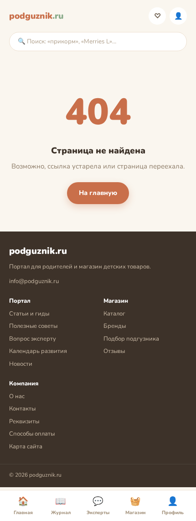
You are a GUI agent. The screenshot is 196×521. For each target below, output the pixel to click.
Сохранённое (157, 16)
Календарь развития (38, 351)
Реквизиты (24, 421)
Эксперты (98, 505)
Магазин (135, 505)
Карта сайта (25, 446)
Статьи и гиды (29, 314)
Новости (20, 364)
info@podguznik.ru (34, 281)
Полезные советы (33, 326)
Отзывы (114, 351)
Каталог (114, 314)
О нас (17, 396)
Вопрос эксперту (32, 339)
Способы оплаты (32, 434)
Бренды (114, 326)
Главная (23, 505)
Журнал (61, 505)
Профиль (178, 16)
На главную (98, 192)
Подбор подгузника (131, 339)
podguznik (36, 16)
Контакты (22, 409)
